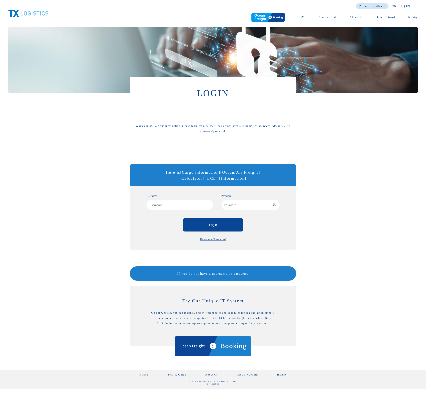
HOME (301, 17)
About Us (356, 17)
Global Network (385, 17)
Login (213, 225)
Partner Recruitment (372, 6)
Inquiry (413, 17)
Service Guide (328, 17)
